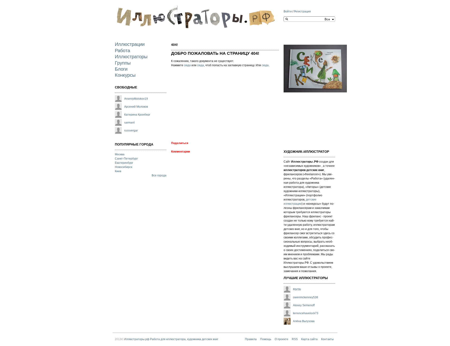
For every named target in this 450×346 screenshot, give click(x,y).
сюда (187, 65)
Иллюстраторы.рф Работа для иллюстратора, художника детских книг (171, 339)
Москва (119, 154)
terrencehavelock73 (305, 313)
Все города (159, 175)
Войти (288, 11)
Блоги (121, 69)
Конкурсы (125, 75)
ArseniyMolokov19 (136, 98)
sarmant (129, 122)
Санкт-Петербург (126, 158)
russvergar (131, 130)
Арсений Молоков (136, 106)
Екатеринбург (124, 162)
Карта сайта (309, 339)
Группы (123, 63)
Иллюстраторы (131, 56)
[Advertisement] (210, 105)
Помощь (265, 339)
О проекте (281, 339)
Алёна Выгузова (304, 321)
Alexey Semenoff (304, 305)
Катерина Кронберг (137, 114)
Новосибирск (123, 167)
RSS (295, 339)
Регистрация (302, 11)
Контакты (327, 339)
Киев (118, 171)
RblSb (297, 289)
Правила (251, 339)
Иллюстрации (130, 44)
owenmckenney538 (305, 297)
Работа (122, 50)
